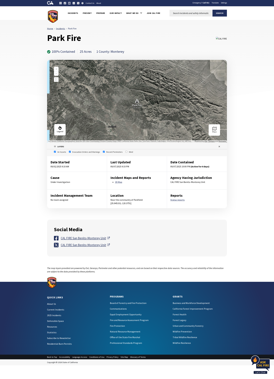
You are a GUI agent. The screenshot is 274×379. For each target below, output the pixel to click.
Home (50, 28)
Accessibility (64, 357)
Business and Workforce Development (191, 303)
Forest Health (179, 314)
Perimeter (222, 141)
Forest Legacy (179, 320)
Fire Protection (117, 325)
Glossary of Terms (138, 357)
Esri (206, 141)
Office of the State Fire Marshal (125, 337)
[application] (137, 101)
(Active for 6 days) (200, 166)
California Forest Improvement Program (193, 308)
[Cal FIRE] (53, 16)
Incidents (60, 28)
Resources (52, 326)
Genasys (211, 141)
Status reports (177, 199)
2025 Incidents (54, 315)
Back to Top (52, 357)
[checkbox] (60, 152)
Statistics (52, 332)
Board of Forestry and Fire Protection (128, 303)
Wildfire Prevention (182, 331)
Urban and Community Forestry (188, 325)
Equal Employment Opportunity (125, 314)
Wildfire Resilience (182, 343)
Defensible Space (55, 321)
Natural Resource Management (125, 331)
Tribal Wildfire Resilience (185, 337)
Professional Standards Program (126, 343)
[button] (134, 13)
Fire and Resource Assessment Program (129, 320)
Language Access (79, 357)
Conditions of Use (96, 357)
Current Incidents (55, 309)
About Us (51, 303)
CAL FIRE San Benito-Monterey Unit (85, 238)
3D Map (118, 182)
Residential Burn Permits (59, 343)
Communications (118, 308)
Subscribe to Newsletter (59, 338)
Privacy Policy (112, 357)
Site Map (124, 357)
